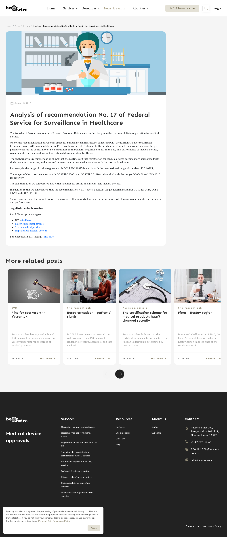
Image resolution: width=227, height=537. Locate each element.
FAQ (118, 444)
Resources (89, 8)
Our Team (156, 432)
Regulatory (121, 426)
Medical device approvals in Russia (78, 426)
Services (69, 8)
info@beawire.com (182, 8)
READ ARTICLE (47, 358)
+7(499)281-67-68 (201, 442)
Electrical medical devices (29, 223)
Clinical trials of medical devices (76, 476)
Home (51, 8)
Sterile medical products (28, 227)
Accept (94, 528)
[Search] (206, 8)
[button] (107, 374)
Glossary (120, 438)
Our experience (123, 432)
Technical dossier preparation (75, 471)
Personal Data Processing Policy (203, 526)
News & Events (114, 8)
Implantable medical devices (31, 230)
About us (139, 8)
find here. (49, 236)
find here (26, 220)
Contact (155, 426)
